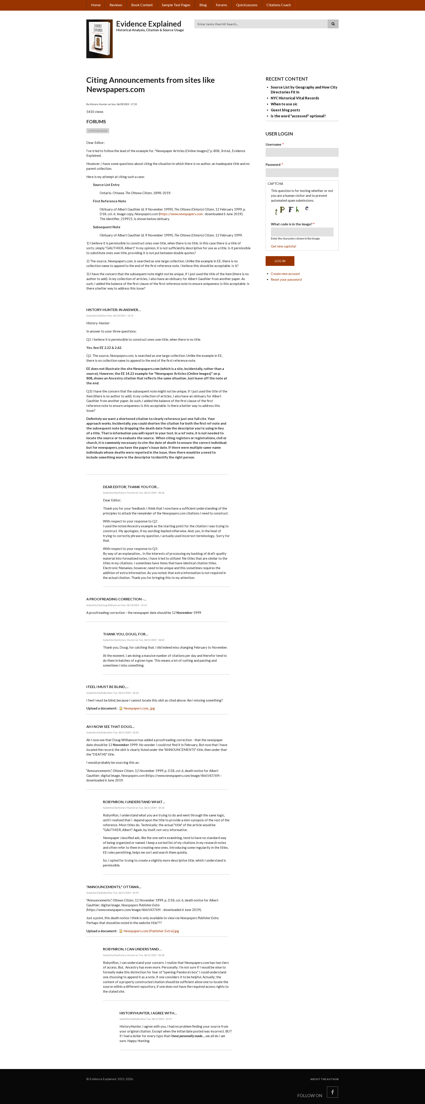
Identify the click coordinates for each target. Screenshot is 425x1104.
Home (95, 5)
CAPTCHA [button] (275, 184)
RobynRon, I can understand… (132, 949)
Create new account (285, 274)
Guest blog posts (285, 110)
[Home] (99, 38)
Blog (203, 5)
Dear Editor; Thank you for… (131, 487)
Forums (221, 5)
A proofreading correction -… (116, 599)
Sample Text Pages (176, 5)
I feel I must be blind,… (107, 686)
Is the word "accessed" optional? (298, 116)
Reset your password (286, 279)
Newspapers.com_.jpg (139, 708)
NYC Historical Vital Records (295, 98)
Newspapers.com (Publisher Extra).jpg (151, 931)
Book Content (142, 5)
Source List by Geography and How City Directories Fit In (304, 89)
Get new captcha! (283, 246)
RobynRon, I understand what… (134, 802)
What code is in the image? (291, 224)
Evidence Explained (148, 23)
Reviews (116, 5)
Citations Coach (279, 5)
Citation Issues (97, 130)
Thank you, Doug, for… (125, 634)
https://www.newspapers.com (181, 214)
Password (273, 164)
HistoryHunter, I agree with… (148, 1013)
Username (273, 144)
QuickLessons (246, 5)
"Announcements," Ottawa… (113, 887)
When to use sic (284, 104)
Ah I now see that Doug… (110, 726)
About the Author (324, 1079)
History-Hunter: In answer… (113, 309)
